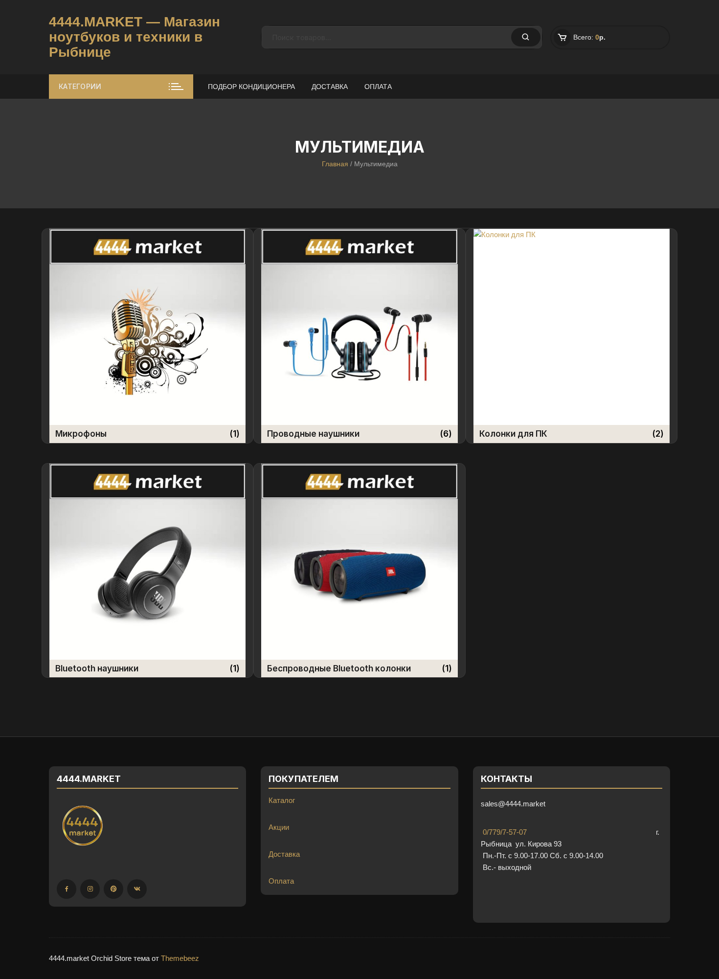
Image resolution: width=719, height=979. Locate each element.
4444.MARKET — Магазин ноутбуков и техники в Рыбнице (134, 37)
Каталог (282, 800)
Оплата (378, 86)
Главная (335, 164)
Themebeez (180, 958)
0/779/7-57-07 (504, 832)
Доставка (330, 86)
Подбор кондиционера (251, 86)
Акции (279, 827)
